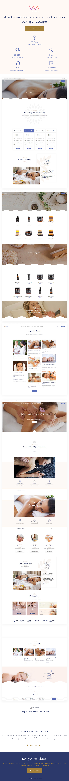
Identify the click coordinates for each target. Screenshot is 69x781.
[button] (34, 28)
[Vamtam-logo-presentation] (34, 14)
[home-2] (34, 397)
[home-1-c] (34, 701)
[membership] (34, 187)
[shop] (34, 320)
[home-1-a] (34, 623)
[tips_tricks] (34, 394)
